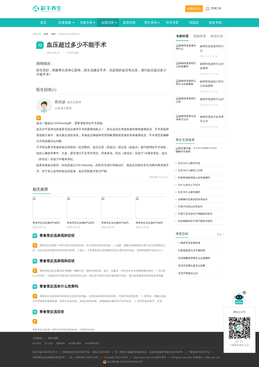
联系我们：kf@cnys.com (206, 357)
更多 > (220, 234)
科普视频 (64, 22)
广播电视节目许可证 (199, 352)
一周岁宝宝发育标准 (188, 242)
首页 (43, 22)
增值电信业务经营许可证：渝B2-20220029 (86, 352)
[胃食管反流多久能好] (116, 208)
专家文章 (86, 22)
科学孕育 (172, 22)
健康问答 (61, 343)
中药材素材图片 (92, 343)
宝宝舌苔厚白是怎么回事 (190, 265)
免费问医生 (194, 8)
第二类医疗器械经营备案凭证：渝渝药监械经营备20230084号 (149, 352)
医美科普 (129, 22)
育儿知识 (49, 343)
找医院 (194, 22)
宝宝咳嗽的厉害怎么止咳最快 (193, 258)
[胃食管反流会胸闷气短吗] (150, 208)
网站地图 (53, 338)
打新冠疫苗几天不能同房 (190, 250)
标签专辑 (215, 22)
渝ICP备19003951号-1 (45, 352)
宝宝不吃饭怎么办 (187, 273)
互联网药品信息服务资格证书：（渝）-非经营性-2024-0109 (65, 357)
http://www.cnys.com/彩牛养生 (149, 357)
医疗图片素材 (75, 343)
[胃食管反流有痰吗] (47, 208)
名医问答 (107, 22)
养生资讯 (150, 22)
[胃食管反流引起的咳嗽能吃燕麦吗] (82, 208)
